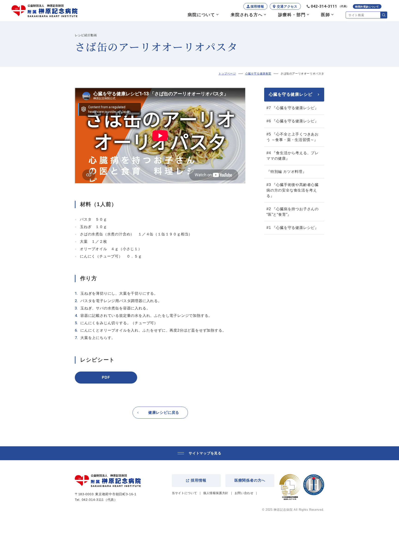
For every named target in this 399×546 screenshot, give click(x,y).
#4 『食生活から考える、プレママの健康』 (292, 155)
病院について (201, 14)
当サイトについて (184, 493)
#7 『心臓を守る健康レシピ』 (292, 108)
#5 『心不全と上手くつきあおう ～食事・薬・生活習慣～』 (292, 137)
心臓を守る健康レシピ (290, 94)
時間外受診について (367, 6)
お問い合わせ (244, 493)
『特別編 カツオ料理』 (286, 172)
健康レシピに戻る (163, 412)
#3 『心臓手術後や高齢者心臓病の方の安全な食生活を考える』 (292, 190)
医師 (325, 14)
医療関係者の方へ (249, 480)
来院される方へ (247, 14)
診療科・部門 (292, 14)
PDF (106, 377)
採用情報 (257, 6)
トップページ (227, 73)
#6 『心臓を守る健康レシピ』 (292, 121)
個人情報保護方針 (215, 493)
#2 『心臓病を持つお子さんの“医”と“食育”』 (292, 211)
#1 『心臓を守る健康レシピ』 (292, 228)
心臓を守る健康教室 (258, 73)
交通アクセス (287, 6)
